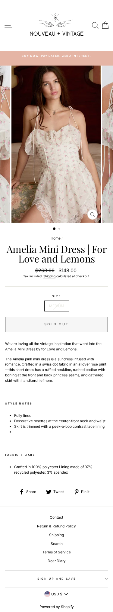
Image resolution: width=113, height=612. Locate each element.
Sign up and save (56, 578)
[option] (56, 56)
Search (57, 543)
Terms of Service (56, 552)
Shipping (49, 276)
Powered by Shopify (56, 606)
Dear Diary (57, 561)
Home (56, 238)
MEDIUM (56, 306)
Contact (56, 517)
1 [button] (54, 228)
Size (56, 296)
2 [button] (59, 229)
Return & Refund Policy (56, 526)
